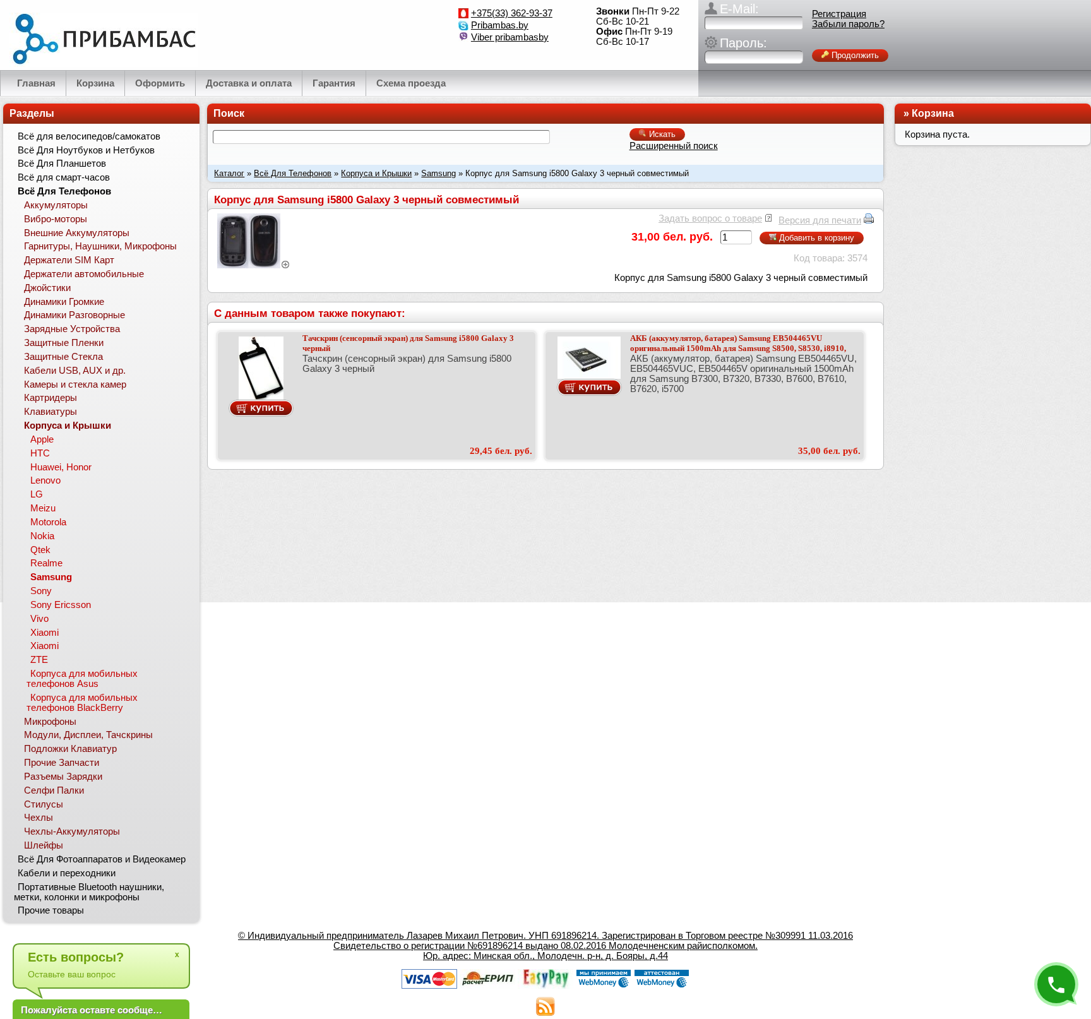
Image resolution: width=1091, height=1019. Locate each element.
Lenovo (45, 480)
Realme (46, 563)
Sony (41, 591)
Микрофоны (50, 722)
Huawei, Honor (61, 467)
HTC (40, 453)
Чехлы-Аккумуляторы (72, 831)
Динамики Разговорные (74, 315)
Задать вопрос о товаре (710, 218)
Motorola (48, 522)
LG (36, 494)
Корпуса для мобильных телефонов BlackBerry (82, 703)
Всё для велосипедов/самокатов (89, 136)
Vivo (39, 619)
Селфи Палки (54, 790)
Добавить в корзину (815, 237)
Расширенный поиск (673, 146)
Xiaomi (44, 633)
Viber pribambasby (510, 37)
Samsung (438, 173)
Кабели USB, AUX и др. (75, 371)
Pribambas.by (499, 25)
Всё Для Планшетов (62, 163)
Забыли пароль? (848, 24)
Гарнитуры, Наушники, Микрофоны (100, 246)
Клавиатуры (50, 412)
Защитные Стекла (63, 357)
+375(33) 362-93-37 (511, 13)
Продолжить (854, 55)
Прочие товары (51, 910)
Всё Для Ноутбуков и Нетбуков (86, 150)
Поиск (228, 113)
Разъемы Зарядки (63, 777)
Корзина (933, 113)
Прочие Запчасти (61, 763)
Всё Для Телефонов (292, 173)
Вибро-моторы (55, 219)
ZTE (39, 660)
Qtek (40, 550)
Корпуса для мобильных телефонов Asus (82, 679)
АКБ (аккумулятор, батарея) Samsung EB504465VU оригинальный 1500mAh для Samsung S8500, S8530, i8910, (738, 343)
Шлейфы (43, 845)
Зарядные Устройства (72, 329)
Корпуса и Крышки (376, 173)
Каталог (229, 173)
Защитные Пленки (64, 343)
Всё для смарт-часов (64, 177)
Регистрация (839, 14)
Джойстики (47, 288)
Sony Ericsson (60, 605)
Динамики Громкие (64, 302)
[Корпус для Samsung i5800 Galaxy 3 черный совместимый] (253, 265)
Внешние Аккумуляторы (76, 233)
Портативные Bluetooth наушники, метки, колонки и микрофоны (89, 892)
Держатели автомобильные (84, 274)
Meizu (43, 508)
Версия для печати (819, 220)
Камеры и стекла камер (75, 384)
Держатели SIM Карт (69, 260)
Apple (42, 439)
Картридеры (50, 398)
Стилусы (43, 804)
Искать (661, 134)
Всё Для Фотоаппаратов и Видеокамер (102, 859)
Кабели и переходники (67, 873)
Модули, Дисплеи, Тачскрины (88, 735)
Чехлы (38, 818)
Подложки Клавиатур (70, 749)
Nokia (42, 536)
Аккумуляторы (56, 205)
